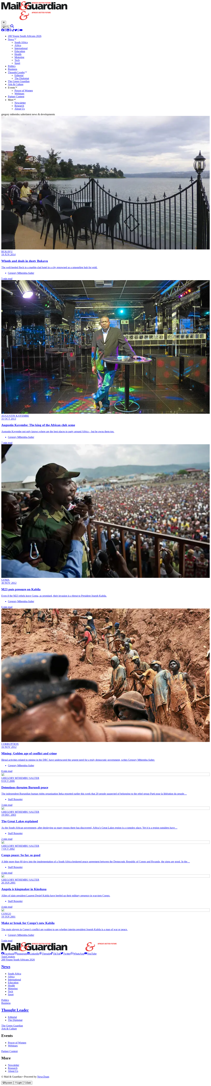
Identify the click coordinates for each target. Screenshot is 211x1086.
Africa (11, 976)
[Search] (12, 26)
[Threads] (10, 30)
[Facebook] (2, 30)
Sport (11, 994)
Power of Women (17, 1042)
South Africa (14, 973)
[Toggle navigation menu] (3, 22)
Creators (10, 956)
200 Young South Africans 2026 (18, 959)
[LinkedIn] (8, 30)
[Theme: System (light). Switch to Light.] (6, 27)
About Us (13, 1071)
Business (6, 1003)
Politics (5, 1000)
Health (11, 985)
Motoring (13, 988)
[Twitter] (16, 30)
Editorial (12, 1017)
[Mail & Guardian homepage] (105, 11)
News (5, 966)
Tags (3, 956)
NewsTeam (43, 1076)
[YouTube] (21, 30)
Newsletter (13, 1065)
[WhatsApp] (18, 30)
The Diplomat (15, 1020)
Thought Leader (15, 1010)
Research (12, 1068)
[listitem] (7, 953)
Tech (10, 991)
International (14, 979)
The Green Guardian (12, 1025)
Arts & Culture (9, 1028)
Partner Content (9, 1051)
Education (13, 982)
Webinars (13, 1045)
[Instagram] (5, 30)
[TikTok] (13, 30)
